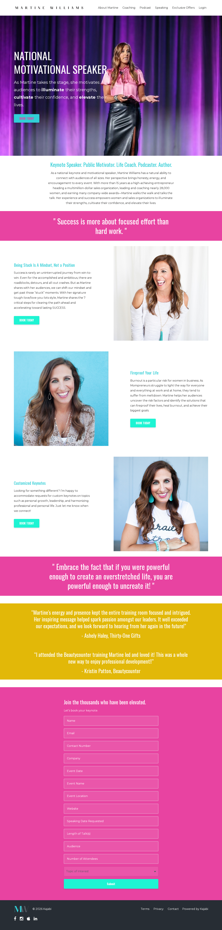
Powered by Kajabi (195, 909)
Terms (145, 909)
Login (202, 7)
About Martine (108, 7)
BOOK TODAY (26, 118)
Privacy (158, 909)
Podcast (145, 7)
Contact (173, 909)
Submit (111, 884)
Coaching (128, 7)
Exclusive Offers (183, 7)
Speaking (161, 7)
